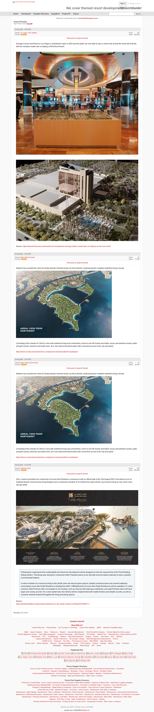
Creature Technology (64, 634)
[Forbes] (50, 653)
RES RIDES (94, 641)
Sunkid (75, 643)
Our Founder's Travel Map (67, 627)
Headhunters (117, 687)
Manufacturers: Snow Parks (74, 694)
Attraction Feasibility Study (112, 627)
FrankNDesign (53, 636)
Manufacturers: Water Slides (122, 697)
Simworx (53, 643)
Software (102, 699)
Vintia (118, 643)
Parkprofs (57, 641)
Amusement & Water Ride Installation (78, 682)
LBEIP (99, 627)
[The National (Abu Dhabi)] (37, 653)
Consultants (120, 669)
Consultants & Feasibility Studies (91, 685)
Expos (76, 14)
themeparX (26, 14)
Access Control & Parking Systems (41, 669)
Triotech (95, 643)
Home (15, 14)
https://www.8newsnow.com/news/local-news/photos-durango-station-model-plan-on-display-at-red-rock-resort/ (67, 246)
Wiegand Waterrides (70, 645)
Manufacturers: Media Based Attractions (29, 694)
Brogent (63, 632)
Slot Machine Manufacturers (112, 673)
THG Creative (85, 643)
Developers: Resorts (92, 671)
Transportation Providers (95, 701)
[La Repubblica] (86, 657)
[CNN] (24, 653)
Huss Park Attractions (75, 636)
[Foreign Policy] (130, 657)
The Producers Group (79, 641)
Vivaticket (125, 643)
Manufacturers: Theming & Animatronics (35, 697)
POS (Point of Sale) (63, 699)
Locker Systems (83, 690)
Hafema (63, 636)
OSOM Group (47, 641)
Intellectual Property (87, 673)
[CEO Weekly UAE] (83, 660)
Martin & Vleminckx (60, 639)
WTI (93, 645)
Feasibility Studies (106, 671)
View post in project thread (77, 38)
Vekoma (111, 643)
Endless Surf (101, 634)
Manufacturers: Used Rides (59, 697)
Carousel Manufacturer (76, 632)
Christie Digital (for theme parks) (118, 632)
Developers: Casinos (77, 671)
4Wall (26, 632)
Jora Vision (105, 636)
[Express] (108, 657)
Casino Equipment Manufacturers (104, 669)
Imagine (88, 636)
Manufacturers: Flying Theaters (95, 692)
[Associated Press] (78, 653)
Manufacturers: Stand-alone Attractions (97, 694)
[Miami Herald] (127, 653)
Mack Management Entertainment (99, 639)
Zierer (99, 645)
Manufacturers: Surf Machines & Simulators (125, 694)
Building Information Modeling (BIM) (80, 669)
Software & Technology (58, 676)
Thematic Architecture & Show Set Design (47, 701)
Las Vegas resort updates (28, 33)
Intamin (96, 636)
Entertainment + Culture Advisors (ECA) (122, 634)
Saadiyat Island (25, 468)
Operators (98, 673)
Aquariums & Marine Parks (100, 682)
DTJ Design (91, 634)
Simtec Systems (42, 643)
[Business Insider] (92, 653)
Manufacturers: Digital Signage (26, 692)
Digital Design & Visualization (61, 687)
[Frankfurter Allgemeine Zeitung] (69, 657)
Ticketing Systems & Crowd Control (73, 701)
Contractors (46, 671)
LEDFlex (119, 636)
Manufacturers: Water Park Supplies (80, 697)
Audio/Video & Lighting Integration (121, 682)
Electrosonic (36, 636)
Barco (46, 632)
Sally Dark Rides (106, 641)
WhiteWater (57, 645)
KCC (112, 636)
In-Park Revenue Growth (46, 690)
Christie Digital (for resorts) (27, 634)
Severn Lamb (30, 643)
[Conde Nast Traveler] (62, 653)
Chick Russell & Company (95, 632)
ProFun (115, 639)
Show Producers (92, 699)
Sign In (122, 3)
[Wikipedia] (104, 653)
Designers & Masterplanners (60, 671)
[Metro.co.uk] (52, 657)
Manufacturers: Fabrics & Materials (49, 692)
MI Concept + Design (76, 639)
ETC (44, 636)
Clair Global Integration (47, 634)
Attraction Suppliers (61, 669)
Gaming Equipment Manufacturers (44, 673)
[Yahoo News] (118, 657)
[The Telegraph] (115, 653)
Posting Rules (51, 627)
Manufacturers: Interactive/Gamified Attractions (122, 692)
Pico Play (66, 641)
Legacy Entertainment (44, 639)
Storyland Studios (65, 643)
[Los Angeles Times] (25, 657)
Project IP (66, 14)
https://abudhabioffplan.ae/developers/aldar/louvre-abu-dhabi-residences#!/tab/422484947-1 (53, 604)
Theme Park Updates (87, 627)
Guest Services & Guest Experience (68, 673)
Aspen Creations (36, 632)
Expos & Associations (80, 687)
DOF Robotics (80, 634)
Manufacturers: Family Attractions (73, 692)
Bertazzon (54, 632)
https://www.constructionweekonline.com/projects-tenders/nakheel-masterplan (47, 352)
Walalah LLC (86, 710)
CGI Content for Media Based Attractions (65, 685)
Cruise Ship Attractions (119, 685)
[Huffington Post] (40, 657)
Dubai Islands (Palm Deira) (29, 363)
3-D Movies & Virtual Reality (31, 682)
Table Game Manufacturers (76, 676)
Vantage (103, 643)
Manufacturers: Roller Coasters (53, 694)
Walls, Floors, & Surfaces (94, 676)
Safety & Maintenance (78, 699)
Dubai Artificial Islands (27, 257)
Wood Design (85, 645)
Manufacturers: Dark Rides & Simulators (103, 690)
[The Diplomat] (69, 660)
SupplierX (55, 14)
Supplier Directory (41, 14)
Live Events (73, 690)
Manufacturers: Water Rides (103, 697)
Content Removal (38, 627)
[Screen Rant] (98, 657)
